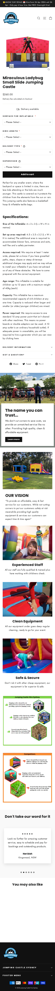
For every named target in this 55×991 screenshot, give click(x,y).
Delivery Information (17, 347)
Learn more (14, 439)
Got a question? (13, 355)
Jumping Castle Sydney (20, 967)
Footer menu (12, 975)
